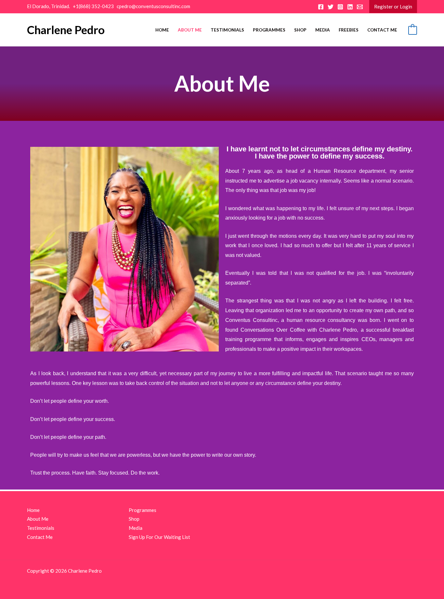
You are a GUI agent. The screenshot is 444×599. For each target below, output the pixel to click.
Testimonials (227, 29)
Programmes (269, 29)
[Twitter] (330, 7)
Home (162, 29)
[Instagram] (340, 7)
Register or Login (393, 6)
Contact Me (382, 29)
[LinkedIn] (350, 7)
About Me (190, 29)
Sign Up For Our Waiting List (159, 537)
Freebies (349, 29)
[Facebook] (321, 7)
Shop (300, 29)
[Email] (360, 7)
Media (322, 29)
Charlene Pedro (66, 29)
